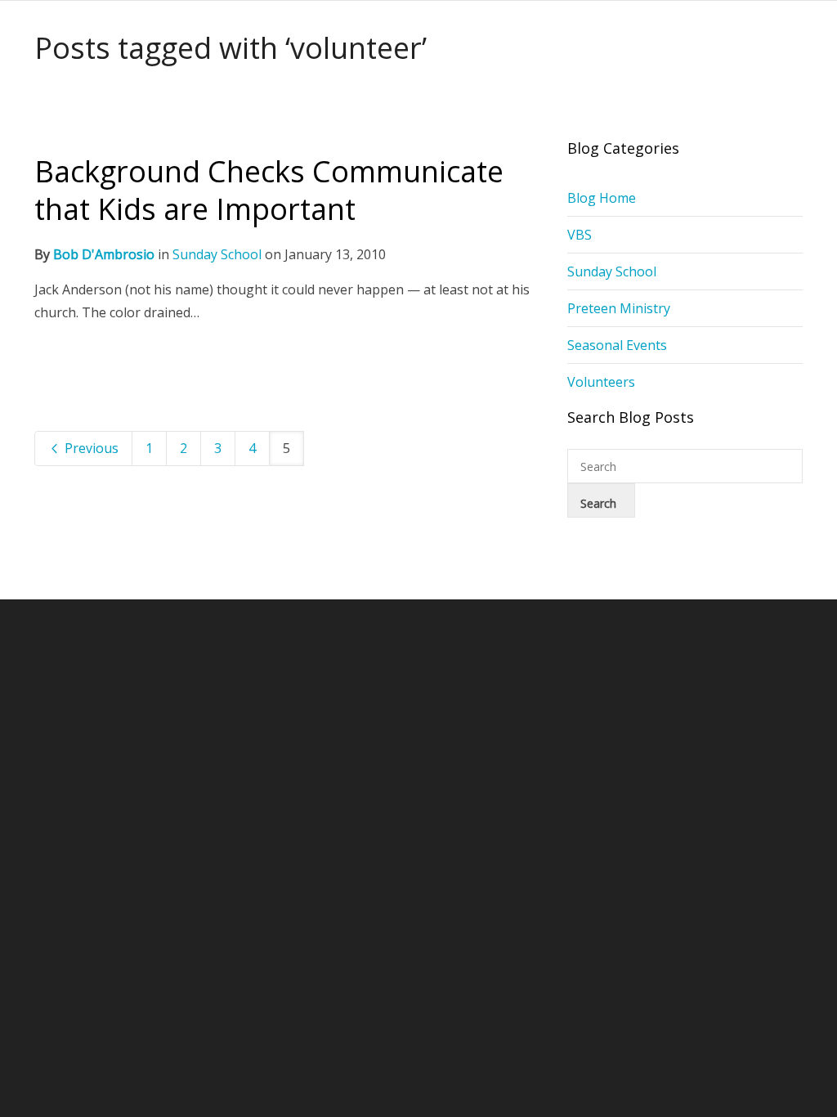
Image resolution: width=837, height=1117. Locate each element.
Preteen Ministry (618, 308)
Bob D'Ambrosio (103, 254)
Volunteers (601, 382)
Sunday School (217, 254)
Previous (90, 448)
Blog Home (601, 198)
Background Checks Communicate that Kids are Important (269, 190)
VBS (579, 235)
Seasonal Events (617, 345)
